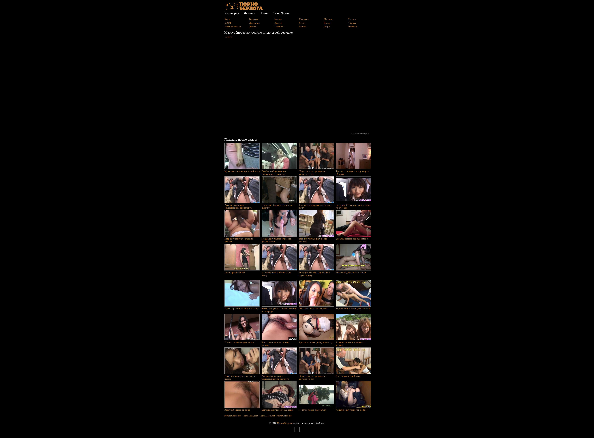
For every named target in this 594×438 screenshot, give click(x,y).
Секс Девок (281, 13)
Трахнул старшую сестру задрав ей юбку (352, 172)
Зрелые (278, 19)
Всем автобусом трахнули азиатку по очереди (353, 206)
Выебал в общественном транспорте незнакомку (274, 172)
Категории (231, 13)
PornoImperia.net (232, 415)
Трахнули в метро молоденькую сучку (315, 206)
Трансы (352, 23)
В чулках (253, 19)
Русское (352, 19)
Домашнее (254, 23)
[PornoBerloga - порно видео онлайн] (244, 9)
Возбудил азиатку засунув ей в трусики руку (314, 274)
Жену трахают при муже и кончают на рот (312, 172)
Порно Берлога (284, 423)
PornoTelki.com (250, 415)
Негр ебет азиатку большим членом (238, 240)
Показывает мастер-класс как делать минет (276, 240)
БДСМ (227, 23)
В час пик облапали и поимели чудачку (277, 206)
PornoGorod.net (284, 415)
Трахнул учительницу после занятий (313, 240)
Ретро (327, 26)
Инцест (278, 23)
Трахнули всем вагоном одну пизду (276, 274)
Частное (352, 26)
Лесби (302, 23)
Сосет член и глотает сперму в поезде (239, 377)
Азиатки (228, 37)
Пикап (327, 23)
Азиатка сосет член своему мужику (275, 343)
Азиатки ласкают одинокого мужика (350, 343)
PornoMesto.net (267, 415)
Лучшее (249, 13)
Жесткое (253, 26)
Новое (263, 13)
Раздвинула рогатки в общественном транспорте (238, 206)
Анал (227, 19)
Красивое (304, 19)
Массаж (328, 19)
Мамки (302, 26)
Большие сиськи (232, 26)
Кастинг (278, 26)
